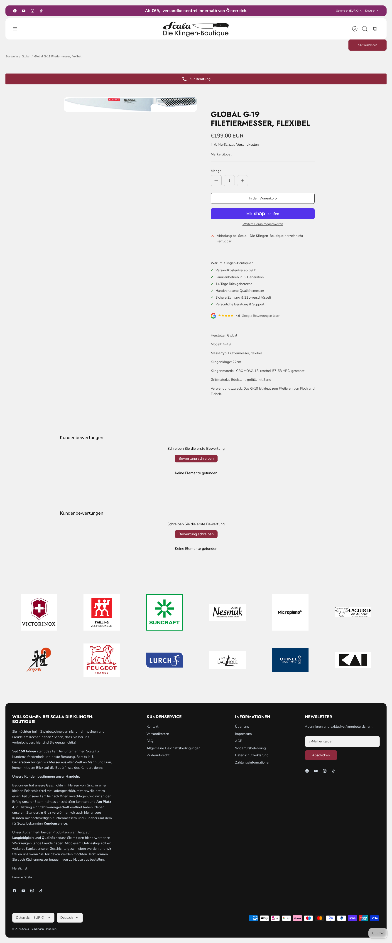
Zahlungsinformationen (252, 762)
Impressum (243, 734)
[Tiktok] (41, 11)
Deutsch (370, 10)
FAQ (150, 741)
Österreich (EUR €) (347, 10)
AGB (238, 741)
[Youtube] (23, 11)
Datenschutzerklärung (252, 755)
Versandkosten (247, 144)
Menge (216, 171)
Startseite (11, 56)
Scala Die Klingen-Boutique (39, 929)
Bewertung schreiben (196, 458)
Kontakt (152, 726)
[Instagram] (32, 11)
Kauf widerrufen (367, 45)
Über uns (242, 726)
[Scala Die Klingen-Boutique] (196, 28)
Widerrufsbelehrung (250, 748)
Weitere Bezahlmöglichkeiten (263, 224)
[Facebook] (14, 11)
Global (26, 56)
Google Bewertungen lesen (261, 315)
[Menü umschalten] (17, 29)
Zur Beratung (200, 79)
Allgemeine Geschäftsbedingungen (174, 748)
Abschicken (321, 755)
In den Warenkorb (263, 198)
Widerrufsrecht (158, 755)
